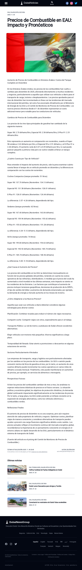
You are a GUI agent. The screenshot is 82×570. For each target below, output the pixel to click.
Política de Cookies (62, 554)
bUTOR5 (47, 565)
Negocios (22, 533)
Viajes (51, 533)
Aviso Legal (41, 554)
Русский (50, 542)
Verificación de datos (53, 557)
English (42, 542)
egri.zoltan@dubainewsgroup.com (66, 451)
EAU (37, 533)
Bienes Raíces (58, 533)
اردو (66, 542)
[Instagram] (11, 544)
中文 (56, 542)
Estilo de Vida (31, 533)
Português (73, 542)
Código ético (71, 554)
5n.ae (55, 565)
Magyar (58, 546)
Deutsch (50, 546)
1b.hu (67, 565)
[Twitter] (16, 544)
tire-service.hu (61, 565)
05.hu (51, 565)
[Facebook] (6, 544)
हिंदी (61, 542)
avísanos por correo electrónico (39, 452)
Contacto (34, 554)
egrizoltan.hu (73, 565)
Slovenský (66, 546)
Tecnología (44, 533)
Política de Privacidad (50, 554)
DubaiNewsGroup (19, 522)
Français (43, 546)
